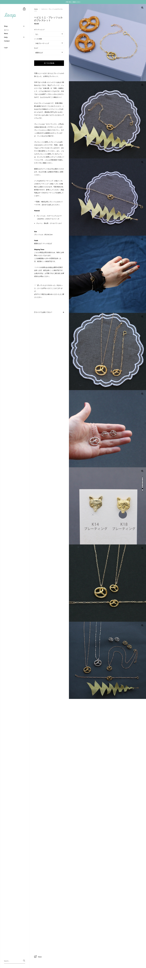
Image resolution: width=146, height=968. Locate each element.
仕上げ (36, 48)
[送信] (24, 961)
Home (36, 9)
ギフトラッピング (39, 29)
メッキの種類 (38, 39)
